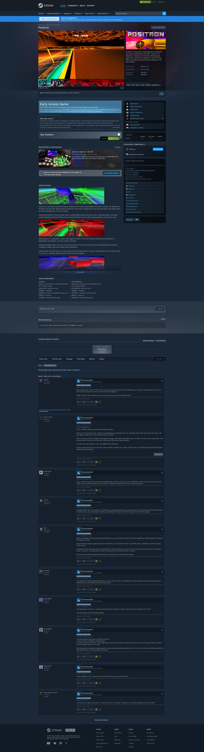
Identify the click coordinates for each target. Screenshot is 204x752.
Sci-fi (133, 85)
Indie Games (49, 25)
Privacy (131, 733)
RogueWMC (47, 599)
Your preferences (161, 340)
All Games (41, 25)
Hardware (117, 740)
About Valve (118, 733)
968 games (47, 419)
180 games (47, 473)
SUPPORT (91, 6)
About (82, 6)
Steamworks (100, 740)
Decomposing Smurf (50, 692)
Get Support (150, 740)
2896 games (47, 502)
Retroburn (144, 72)
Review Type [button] (43, 359)
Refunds (131, 747)
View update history (132, 203)
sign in (154, 2)
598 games (47, 572)
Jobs (115, 736)
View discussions (131, 209)
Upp (45, 528)
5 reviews (46, 632)
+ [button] (159, 85)
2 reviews (46, 475)
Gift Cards (99, 747)
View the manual (131, 201)
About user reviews (148, 340)
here (72, 325)
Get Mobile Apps (152, 736)
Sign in (42, 93)
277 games (47, 694)
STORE (63, 6)
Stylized (148, 85)
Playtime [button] (92, 359)
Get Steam (150, 733)
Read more (116, 127)
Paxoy (46, 500)
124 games (47, 601)
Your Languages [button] (49, 365)
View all (163, 319)
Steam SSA (100, 736)
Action (137, 85)
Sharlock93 (47, 471)
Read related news (131, 206)
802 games (47, 530)
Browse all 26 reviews (101, 720)
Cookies (131, 743)
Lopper (46, 379)
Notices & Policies (134, 740)
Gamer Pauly (48, 417)
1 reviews (46, 696)
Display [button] (101, 359)
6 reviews (46, 670)
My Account (150, 743)
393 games (47, 631)
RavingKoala (48, 629)
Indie (140, 170)
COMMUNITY (72, 6)
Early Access (151, 170)
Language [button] (69, 359)
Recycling (117, 743)
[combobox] (138, 13)
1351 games (47, 381)
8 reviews (46, 574)
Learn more (98, 111)
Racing (145, 170)
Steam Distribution (102, 743)
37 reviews (46, 532)
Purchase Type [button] (56, 359)
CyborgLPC (47, 666)
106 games (47, 668)
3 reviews (46, 602)
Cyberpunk (155, 85)
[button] (41, 13)
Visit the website (131, 183)
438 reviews (47, 383)
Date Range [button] (80, 359)
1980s (128, 85)
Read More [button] (158, 454)
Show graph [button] (159, 359)
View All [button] (117, 147)
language (160, 2)
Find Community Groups (133, 212)
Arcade (142, 85)
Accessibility (133, 736)
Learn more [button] (158, 149)
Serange (46, 570)
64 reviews (46, 503)
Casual (137, 170)
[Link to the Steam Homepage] (46, 7)
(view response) (43, 411)
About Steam (100, 733)
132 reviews (47, 421)
